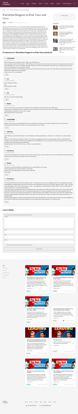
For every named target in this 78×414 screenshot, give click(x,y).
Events (46, 3)
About (52, 3)
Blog (28, 3)
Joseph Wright (11, 119)
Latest (22, 3)
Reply (7, 74)
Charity (58, 3)
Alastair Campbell (44, 322)
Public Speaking (67, 3)
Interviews (6, 273)
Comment (6, 216)
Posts (4, 277)
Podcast (28, 322)
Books (40, 3)
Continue (37, 287)
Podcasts (34, 3)
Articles (5, 268)
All (3, 266)
